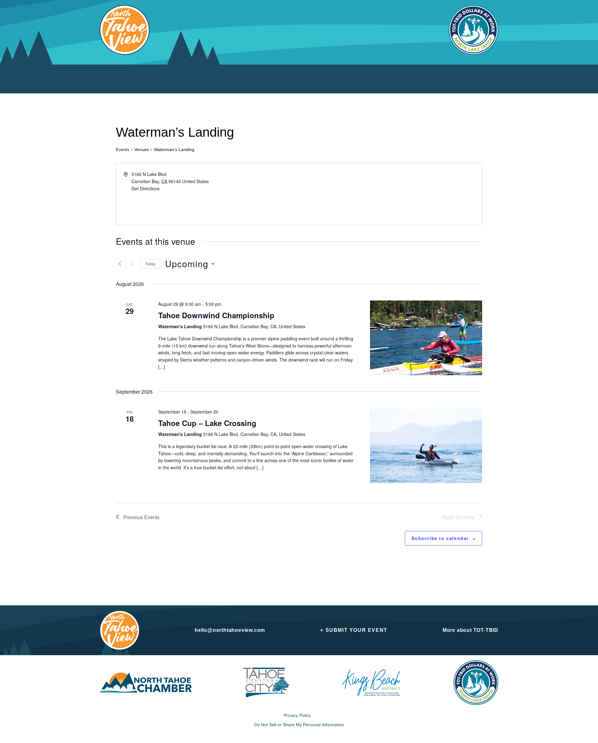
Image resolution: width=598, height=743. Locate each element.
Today (150, 263)
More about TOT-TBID (470, 630)
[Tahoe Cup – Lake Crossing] (426, 445)
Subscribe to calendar (440, 538)
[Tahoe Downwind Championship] (426, 338)
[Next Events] (131, 263)
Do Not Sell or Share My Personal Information (299, 724)
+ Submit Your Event (353, 630)
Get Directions (145, 188)
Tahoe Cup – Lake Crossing (207, 423)
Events (122, 149)
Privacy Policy (297, 715)
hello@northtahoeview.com (230, 630)
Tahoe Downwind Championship (216, 315)
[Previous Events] (119, 263)
